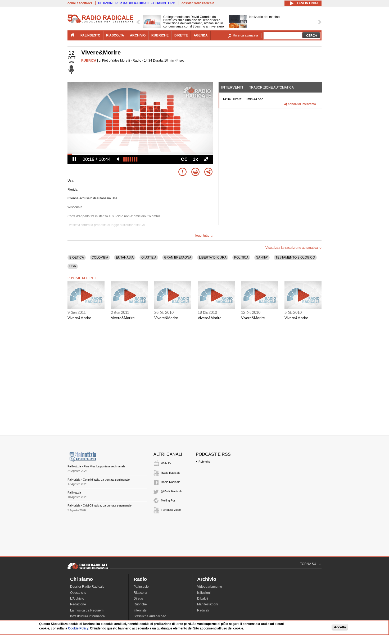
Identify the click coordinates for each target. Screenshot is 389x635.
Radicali (203, 610)
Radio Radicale (170, 472)
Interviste (140, 610)
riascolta (115, 35)
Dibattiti (202, 598)
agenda (201, 35)
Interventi (232, 87)
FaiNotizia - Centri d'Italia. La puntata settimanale (98, 479)
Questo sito (78, 593)
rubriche (160, 35)
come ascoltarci (79, 3)
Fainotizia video (171, 509)
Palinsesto (141, 586)
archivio (138, 35)
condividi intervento (302, 104)
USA (72, 266)
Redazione (78, 604)
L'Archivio (77, 598)
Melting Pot (168, 500)
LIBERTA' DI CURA (213, 257)
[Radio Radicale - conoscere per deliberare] (87, 569)
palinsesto (90, 35)
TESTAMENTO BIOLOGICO (295, 257)
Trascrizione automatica (271, 87)
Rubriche (204, 461)
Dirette (138, 598)
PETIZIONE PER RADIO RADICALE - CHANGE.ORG (136, 3)
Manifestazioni (207, 604)
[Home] (100, 22)
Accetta (340, 627)
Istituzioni (204, 593)
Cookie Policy (78, 628)
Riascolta (140, 593)
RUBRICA (88, 60)
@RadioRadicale (171, 491)
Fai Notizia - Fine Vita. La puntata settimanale (96, 466)
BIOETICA (76, 257)
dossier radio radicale (198, 3)
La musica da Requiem (86, 610)
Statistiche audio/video (150, 616)
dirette (181, 35)
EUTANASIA (125, 257)
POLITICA (241, 257)
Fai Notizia (74, 492)
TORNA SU (308, 564)
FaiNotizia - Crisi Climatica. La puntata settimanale (99, 505)
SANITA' (262, 257)
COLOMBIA (100, 257)
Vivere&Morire (79, 318)
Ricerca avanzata (245, 35)
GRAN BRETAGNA (177, 257)
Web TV (166, 463)
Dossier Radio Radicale (87, 586)
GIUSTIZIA (148, 257)
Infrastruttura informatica (87, 616)
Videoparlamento (209, 586)
